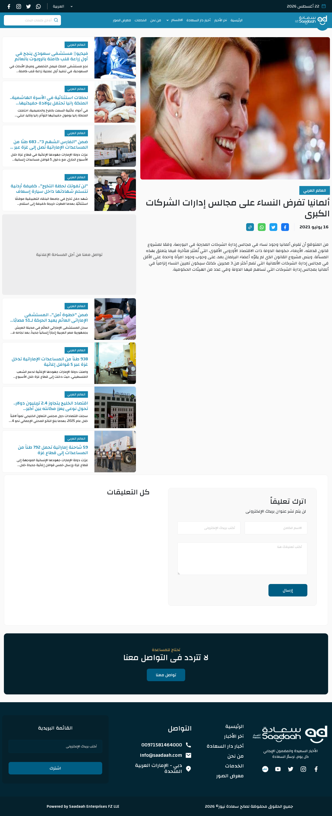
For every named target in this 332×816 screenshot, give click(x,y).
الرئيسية (237, 20)
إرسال (288, 590)
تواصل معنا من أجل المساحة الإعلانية (69, 254)
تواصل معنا (166, 675)
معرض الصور (122, 20)
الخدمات (141, 20)
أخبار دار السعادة (198, 20)
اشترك (55, 768)
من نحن (155, 20)
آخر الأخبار (220, 20)
